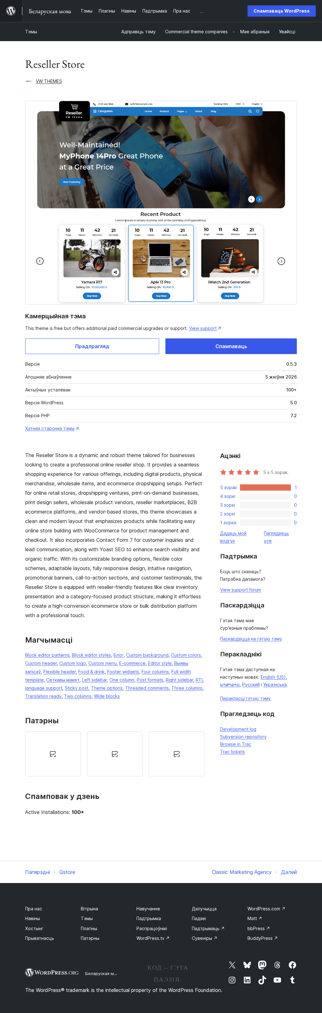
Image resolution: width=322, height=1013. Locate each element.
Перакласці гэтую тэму (245, 698)
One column (121, 679)
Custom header (41, 663)
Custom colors (186, 655)
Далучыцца (204, 908)
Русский (251, 684)
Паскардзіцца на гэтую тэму (251, 638)
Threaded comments (147, 688)
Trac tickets (232, 751)
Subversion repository (243, 736)
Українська (275, 684)
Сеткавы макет (63, 679)
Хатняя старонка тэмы (50, 428)
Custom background (147, 655)
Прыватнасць (39, 938)
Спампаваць (231, 346)
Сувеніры (205, 938)
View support (203, 328)
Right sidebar (179, 679)
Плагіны (89, 928)
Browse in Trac (235, 744)
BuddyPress (262, 938)
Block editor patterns (47, 655)
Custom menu (102, 663)
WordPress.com (266, 908)
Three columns (187, 688)
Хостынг (34, 928)
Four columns (155, 671)
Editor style (160, 663)
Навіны (32, 918)
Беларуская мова (103, 973)
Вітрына (89, 908)
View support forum (240, 589)
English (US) (273, 677)
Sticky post (76, 688)
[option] (53, 753)
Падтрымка (148, 918)
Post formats (150, 679)
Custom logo (72, 663)
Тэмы (31, 31)
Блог (119, 655)
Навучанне (148, 908)
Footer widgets (123, 671)
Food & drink (91, 671)
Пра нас (33, 908)
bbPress (258, 928)
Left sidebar (94, 679)
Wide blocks (107, 696)
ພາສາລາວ (230, 684)
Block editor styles (91, 655)
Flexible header (59, 671)
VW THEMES (49, 81)
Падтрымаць (208, 928)
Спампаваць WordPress (281, 10)
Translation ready (43, 696)
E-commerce (132, 663)
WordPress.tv (153, 938)
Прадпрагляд (92, 346)
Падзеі (199, 918)
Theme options (107, 688)
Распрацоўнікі (151, 928)
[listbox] (114, 753)
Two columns (78, 696)
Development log (238, 729)
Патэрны (90, 938)
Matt (254, 918)
